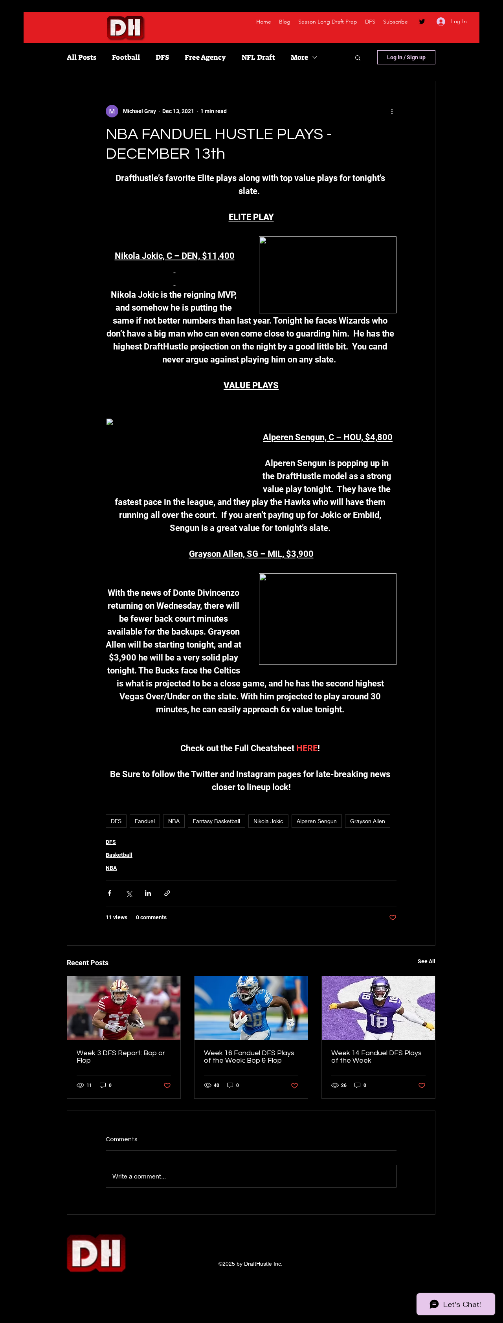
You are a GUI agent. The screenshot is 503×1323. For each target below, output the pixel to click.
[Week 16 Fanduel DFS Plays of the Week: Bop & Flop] (251, 1008)
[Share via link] (167, 893)
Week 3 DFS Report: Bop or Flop (121, 1056)
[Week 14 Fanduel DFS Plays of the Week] (378, 1008)
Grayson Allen (367, 821)
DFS (162, 57)
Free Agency (205, 57)
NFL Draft (258, 57)
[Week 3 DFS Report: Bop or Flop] (123, 1008)
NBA (174, 821)
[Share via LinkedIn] (148, 893)
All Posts (81, 57)
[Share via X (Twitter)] (128, 893)
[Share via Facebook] (109, 893)
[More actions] (392, 111)
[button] (358, 57)
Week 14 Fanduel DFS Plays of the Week (376, 1056)
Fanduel (145, 821)
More (299, 57)
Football (126, 57)
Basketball (119, 855)
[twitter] (422, 22)
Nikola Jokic (268, 821)
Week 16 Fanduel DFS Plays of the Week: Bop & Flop (249, 1056)
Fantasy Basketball (216, 821)
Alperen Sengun (317, 821)
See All (426, 961)
